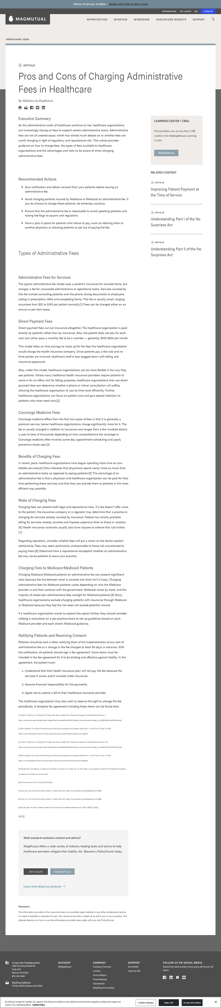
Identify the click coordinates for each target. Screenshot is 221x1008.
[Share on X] (37, 107)
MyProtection (97, 19)
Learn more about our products (42, 886)
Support (199, 19)
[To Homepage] (28, 19)
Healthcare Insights (13, 38)
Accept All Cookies (192, 1002)
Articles (26, 38)
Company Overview (102, 966)
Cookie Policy (39, 1004)
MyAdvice (120, 19)
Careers (96, 970)
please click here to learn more (128, 4)
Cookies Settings (146, 1002)
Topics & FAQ (134, 970)
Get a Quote (185, 11)
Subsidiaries (99, 983)
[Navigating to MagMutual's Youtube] (184, 978)
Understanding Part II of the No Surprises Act (176, 251)
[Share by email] (26, 107)
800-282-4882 (18, 976)
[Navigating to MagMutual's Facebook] (164, 978)
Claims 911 (208, 11)
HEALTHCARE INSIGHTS (171, 19)
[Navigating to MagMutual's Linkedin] (171, 978)
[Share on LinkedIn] (43, 107)
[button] (20, 107)
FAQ (196, 11)
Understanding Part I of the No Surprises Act (175, 221)
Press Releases (100, 979)
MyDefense (142, 19)
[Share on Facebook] (31, 107)
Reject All (168, 1002)
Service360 (133, 966)
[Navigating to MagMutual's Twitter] (177, 978)
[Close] (215, 1002)
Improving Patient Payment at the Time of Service (175, 192)
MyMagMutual (169, 11)
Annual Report (100, 975)
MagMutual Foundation (104, 987)
